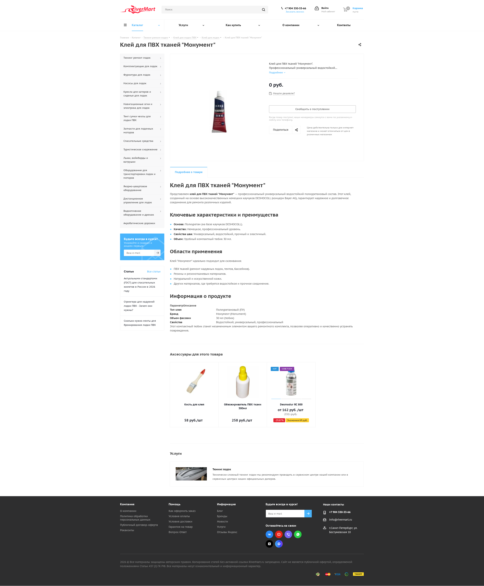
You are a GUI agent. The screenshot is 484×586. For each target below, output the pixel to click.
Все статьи (154, 271)
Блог (220, 511)
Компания (127, 504)
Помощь (174, 504)
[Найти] (263, 9)
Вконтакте (269, 534)
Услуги (221, 527)
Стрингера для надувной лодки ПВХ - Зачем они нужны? (139, 306)
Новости (222, 521)
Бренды (222, 516)
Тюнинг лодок (222, 469)
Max (279, 544)
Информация (226, 504)
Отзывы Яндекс (227, 532)
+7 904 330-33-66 (295, 8)
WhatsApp (298, 534)
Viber (288, 534)
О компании (128, 511)
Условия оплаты (179, 516)
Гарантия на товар (181, 527)
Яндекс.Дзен (269, 544)
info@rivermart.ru (340, 519)
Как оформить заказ (182, 511)
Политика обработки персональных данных (135, 518)
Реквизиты (127, 530)
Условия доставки (180, 521)
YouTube (279, 534)
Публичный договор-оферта (139, 525)
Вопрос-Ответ (178, 532)
